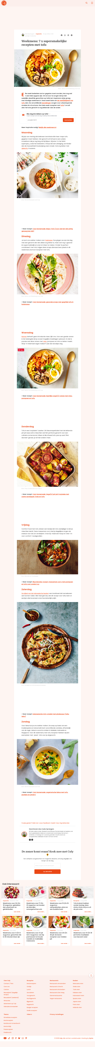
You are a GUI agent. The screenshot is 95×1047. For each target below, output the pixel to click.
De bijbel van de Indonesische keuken (35, 593)
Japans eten (77, 1001)
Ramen (24, 337)
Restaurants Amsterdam (58, 983)
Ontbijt (29, 986)
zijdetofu (25, 148)
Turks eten (76, 989)
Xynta (91, 1038)
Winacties (7, 1001)
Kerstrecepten (31, 983)
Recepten (30, 980)
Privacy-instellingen (57, 1014)
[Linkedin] (32, 840)
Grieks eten (76, 986)
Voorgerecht (31, 995)
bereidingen (46, 103)
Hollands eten (77, 1007)
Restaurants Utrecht (56, 986)
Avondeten (30, 992)
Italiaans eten (77, 992)
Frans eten (76, 1004)
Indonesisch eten (78, 995)
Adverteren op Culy (10, 1003)
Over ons (7, 986)
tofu (62, 105)
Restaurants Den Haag (57, 992)
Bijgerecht (30, 1001)
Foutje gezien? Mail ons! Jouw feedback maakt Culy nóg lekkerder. (46, 823)
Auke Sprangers (29, 34)
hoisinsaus (49, 240)
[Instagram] (30, 840)
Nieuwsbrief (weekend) (11, 997)
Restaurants (54, 980)
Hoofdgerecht (31, 998)
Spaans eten (77, 998)
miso (45, 341)
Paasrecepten (8, 1029)
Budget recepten (32, 1007)
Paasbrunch (7, 1032)
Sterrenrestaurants (56, 995)
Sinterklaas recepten (10, 1017)
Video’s (29, 1014)
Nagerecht (30, 1004)
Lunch (29, 989)
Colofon (6, 989)
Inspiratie (39, 34)
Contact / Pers (8, 983)
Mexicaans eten (78, 983)
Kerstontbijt (7, 1026)
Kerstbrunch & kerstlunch (12, 1023)
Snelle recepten (32, 1010)
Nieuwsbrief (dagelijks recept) (11, 994)
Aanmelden (68, 120)
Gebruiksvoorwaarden (11, 1006)
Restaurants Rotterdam (57, 989)
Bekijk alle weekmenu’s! (47, 127)
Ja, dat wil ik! (47, 871)
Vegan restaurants (56, 998)
